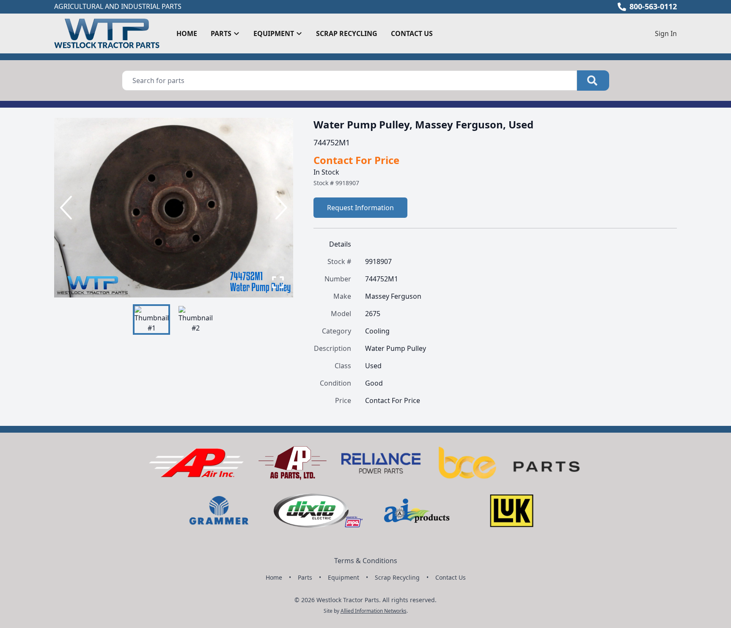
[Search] (593, 80)
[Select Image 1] (151, 319)
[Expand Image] (277, 282)
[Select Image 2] (195, 319)
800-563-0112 (653, 6)
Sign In (666, 33)
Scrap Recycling (346, 33)
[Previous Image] (67, 207)
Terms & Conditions (365, 560)
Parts (305, 577)
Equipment (343, 577)
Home (186, 33)
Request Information (360, 207)
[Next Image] (279, 207)
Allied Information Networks (374, 610)
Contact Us (412, 33)
